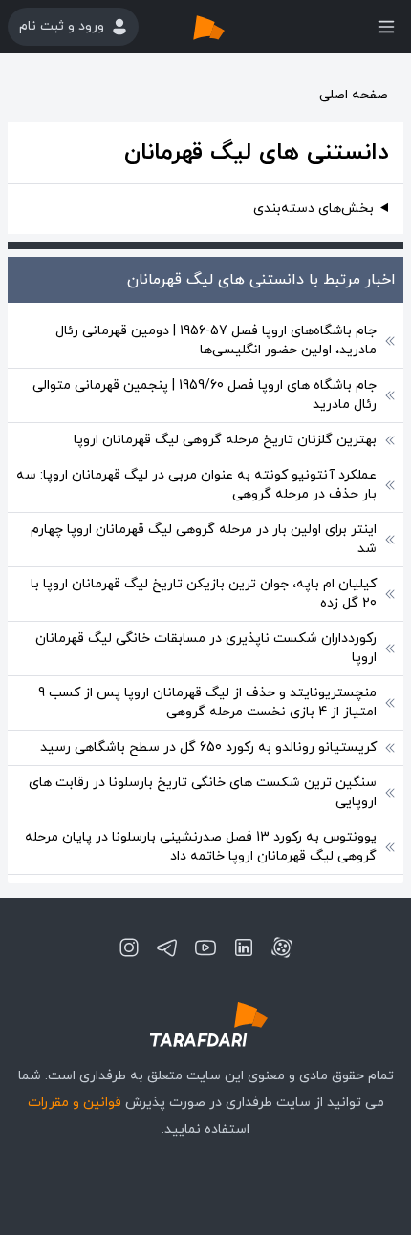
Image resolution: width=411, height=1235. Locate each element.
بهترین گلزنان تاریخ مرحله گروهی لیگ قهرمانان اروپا (225, 440)
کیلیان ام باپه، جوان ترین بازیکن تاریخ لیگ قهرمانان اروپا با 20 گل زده (204, 593)
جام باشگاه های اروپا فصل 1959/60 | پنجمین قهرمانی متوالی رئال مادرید (204, 395)
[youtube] (205, 947)
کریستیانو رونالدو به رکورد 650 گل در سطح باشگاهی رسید (208, 747)
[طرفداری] (228, 26)
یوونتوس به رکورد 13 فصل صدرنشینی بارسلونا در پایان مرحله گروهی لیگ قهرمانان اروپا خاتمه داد (201, 846)
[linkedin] (243, 947)
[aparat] (281, 947)
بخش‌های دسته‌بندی (313, 209)
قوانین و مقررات (74, 1103)
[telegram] (167, 947)
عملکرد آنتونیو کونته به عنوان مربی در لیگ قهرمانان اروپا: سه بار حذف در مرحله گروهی (196, 484)
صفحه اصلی (353, 95)
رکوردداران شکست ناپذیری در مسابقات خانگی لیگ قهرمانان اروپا (206, 648)
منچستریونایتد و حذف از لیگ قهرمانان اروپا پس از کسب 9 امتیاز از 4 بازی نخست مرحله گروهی (207, 702)
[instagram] (129, 947)
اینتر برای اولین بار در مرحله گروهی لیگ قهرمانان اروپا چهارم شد (204, 539)
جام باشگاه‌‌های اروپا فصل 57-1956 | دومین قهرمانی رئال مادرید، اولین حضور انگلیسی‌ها (216, 340)
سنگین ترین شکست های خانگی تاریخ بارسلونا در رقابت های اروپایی (203, 792)
